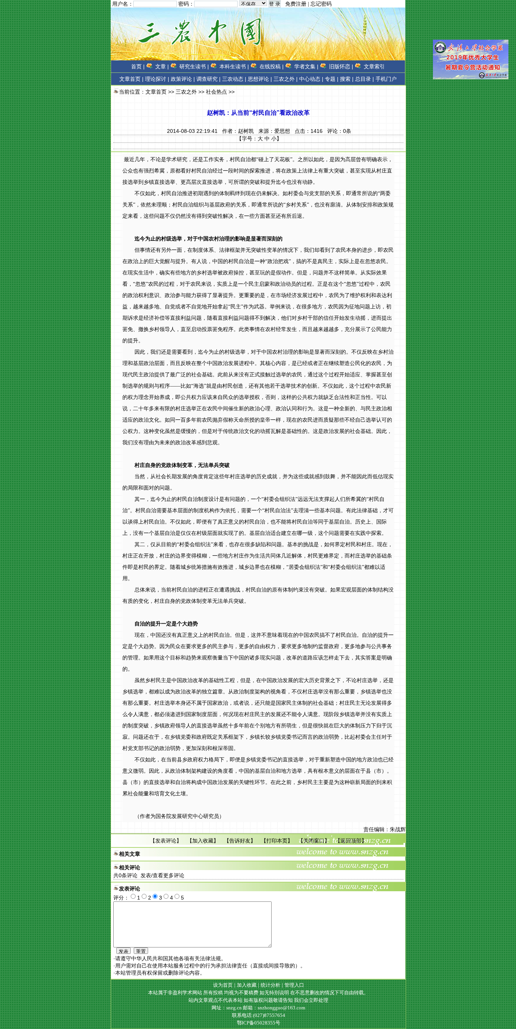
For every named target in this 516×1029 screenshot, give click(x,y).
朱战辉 (398, 829)
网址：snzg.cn (227, 1008)
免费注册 (295, 4)
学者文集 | (306, 66)
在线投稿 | (272, 66)
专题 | (331, 79)
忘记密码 (321, 4)
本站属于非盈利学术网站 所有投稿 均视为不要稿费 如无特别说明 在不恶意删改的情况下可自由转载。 (258, 992)
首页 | (138, 66)
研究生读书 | (194, 66)
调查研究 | (208, 79)
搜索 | (347, 79)
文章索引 (374, 66)
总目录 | (364, 79)
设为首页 (223, 985)
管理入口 (294, 985)
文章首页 (130, 79)
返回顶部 (351, 841)
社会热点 (216, 92)
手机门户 (386, 79)
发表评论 (165, 841)
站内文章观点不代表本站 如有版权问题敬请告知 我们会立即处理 (258, 1000)
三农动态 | (234, 79)
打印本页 (276, 841)
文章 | (162, 66)
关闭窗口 (313, 841)
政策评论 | (183, 79)
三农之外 (186, 92)
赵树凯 (246, 131)
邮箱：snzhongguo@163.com (274, 1008)
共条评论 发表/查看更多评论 (148, 875)
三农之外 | (285, 79)
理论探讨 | (157, 79)
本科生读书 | (234, 66)
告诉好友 (239, 841)
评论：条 (339, 131)
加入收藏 (202, 841)
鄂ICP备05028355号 (258, 1023)
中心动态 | (311, 79)
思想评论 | (260, 79)
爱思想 (282, 131)
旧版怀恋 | (341, 66)
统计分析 (270, 985)
